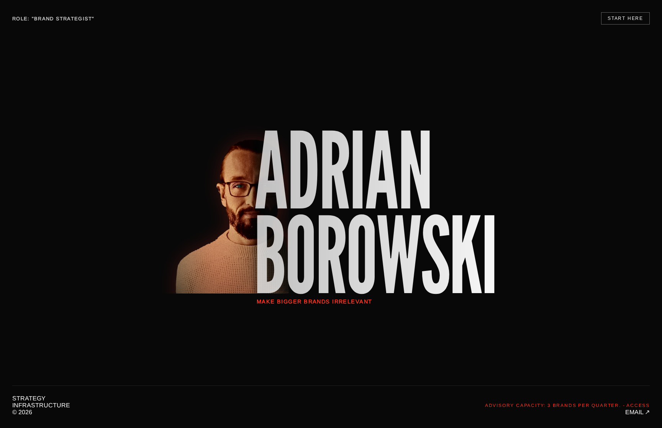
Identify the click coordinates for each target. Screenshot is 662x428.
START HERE (625, 18)
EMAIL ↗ (637, 412)
